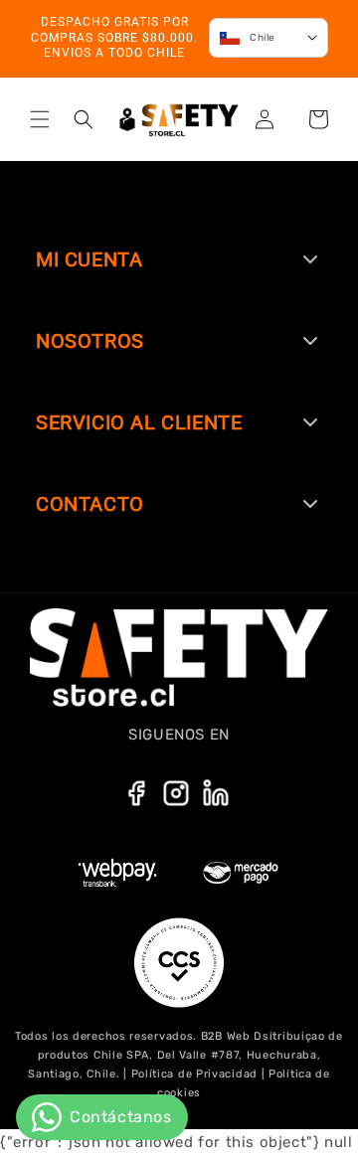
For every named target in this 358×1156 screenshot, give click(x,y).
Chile (262, 38)
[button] (40, 119)
